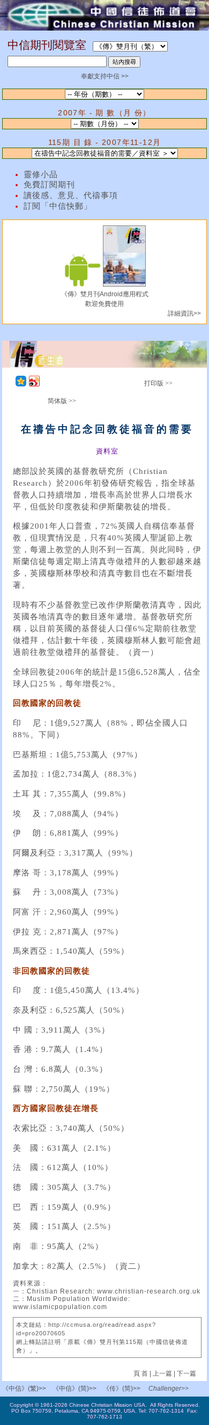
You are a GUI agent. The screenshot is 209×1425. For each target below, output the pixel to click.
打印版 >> (158, 383)
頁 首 (141, 1373)
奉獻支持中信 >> (105, 76)
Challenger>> (168, 1388)
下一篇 (186, 1373)
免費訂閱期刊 (49, 184)
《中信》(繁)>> (24, 1388)
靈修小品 (41, 174)
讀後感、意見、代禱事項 (71, 195)
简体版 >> (62, 401)
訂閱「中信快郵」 (58, 206)
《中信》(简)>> (74, 1388)
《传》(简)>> (121, 1388)
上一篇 (162, 1373)
